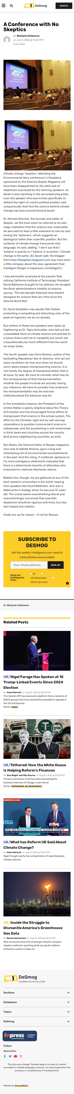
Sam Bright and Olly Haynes (21, 775)
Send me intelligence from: (17, 577)
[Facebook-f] (4, 1056)
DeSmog (41, 5)
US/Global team (38, 578)
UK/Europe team (39, 582)
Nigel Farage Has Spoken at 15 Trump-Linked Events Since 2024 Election (33, 682)
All (34, 574)
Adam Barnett (14, 692)
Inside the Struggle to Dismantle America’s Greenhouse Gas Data (32, 927)
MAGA (15, 707)
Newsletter (10, 1051)
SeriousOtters (21, 1085)
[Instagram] (20, 1056)
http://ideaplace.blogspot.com (30, 260)
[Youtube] (15, 1056)
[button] (37, 993)
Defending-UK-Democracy (27, 786)
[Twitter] (10, 1056)
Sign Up (55, 565)
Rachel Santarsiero (16, 938)
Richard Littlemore (28, 35)
